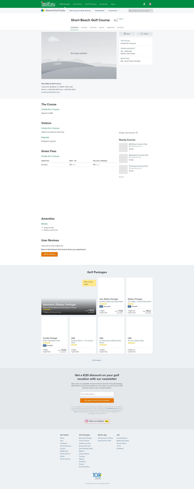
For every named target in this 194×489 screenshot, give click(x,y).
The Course (125, 40)
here (75, 412)
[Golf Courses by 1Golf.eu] (48, 4)
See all (121, 177)
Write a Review (49, 254)
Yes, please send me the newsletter (97, 400)
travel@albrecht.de (112, 408)
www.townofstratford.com (50, 92)
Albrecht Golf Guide (55, 10)
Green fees (125, 58)
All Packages (96, 360)
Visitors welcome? (128, 48)
